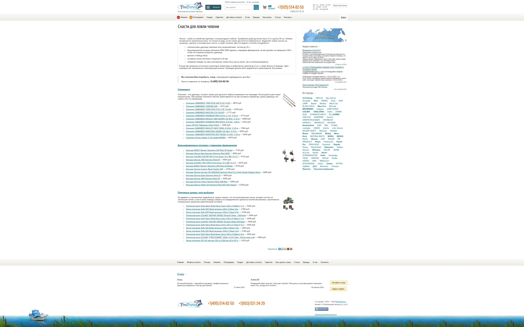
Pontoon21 (328, 142)
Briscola (332, 106)
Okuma (314, 139)
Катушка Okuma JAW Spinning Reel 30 (203, 160)
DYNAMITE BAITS (318, 114)
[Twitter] (282, 249)
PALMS (331, 139)
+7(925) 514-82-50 (291, 7)
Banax (313, 103)
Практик (306, 169)
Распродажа (198, 17)
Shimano (316, 150)
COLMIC (306, 112)
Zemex (329, 163)
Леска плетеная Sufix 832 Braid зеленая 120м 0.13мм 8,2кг (212, 212)
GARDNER (318, 117)
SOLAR (327, 150)
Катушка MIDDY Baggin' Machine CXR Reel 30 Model (209, 150)
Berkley (323, 103)
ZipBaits (306, 166)
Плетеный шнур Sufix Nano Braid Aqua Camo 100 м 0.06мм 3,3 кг (215, 218)
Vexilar (334, 158)
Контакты (288, 17)
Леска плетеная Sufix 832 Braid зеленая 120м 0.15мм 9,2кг (212, 231)
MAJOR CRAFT (309, 131)
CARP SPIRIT (333, 109)
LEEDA (317, 128)
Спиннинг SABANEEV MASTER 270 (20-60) (205, 112)
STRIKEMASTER (310, 155)
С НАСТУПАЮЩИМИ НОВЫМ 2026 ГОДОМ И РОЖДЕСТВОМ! (323, 68)
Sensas (306, 150)
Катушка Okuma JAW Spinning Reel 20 (203, 178)
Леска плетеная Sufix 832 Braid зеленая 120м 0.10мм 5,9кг (212, 228)
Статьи (278, 17)
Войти (343, 17)
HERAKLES (319, 122)
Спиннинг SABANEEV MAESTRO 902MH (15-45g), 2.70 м (211, 131)
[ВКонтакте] (279, 249)
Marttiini (333, 131)
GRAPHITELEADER (311, 120)
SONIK (336, 150)
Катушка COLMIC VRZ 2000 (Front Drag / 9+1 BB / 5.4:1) (211, 163)
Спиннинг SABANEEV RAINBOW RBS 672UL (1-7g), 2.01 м (212, 116)
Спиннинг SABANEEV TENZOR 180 (201, 106)
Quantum (326, 144)
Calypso (320, 109)
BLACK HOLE (308, 106)
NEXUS (340, 136)
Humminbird (308, 125)
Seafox (340, 147)
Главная (180, 262)
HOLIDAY (331, 122)
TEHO (305, 158)
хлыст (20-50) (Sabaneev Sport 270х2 (202, 125)
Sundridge (333, 155)
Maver (305, 133)
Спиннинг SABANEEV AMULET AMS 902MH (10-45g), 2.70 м (212, 119)
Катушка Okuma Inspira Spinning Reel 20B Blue (206, 182)
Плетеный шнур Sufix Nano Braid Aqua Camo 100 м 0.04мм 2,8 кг (215, 234)
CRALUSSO (318, 112)
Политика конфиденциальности (326, 314)
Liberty (326, 128)
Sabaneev (329, 147)
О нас (247, 17)
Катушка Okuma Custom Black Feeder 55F (204, 169)
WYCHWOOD (308, 163)
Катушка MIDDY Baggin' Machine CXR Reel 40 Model (209, 166)
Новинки (184, 17)
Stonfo (315, 152)
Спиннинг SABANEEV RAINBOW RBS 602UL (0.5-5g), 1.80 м (212, 122)
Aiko (316, 101)
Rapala (337, 144)
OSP (323, 139)
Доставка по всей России (324, 35)
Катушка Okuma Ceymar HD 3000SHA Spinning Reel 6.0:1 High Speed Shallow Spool (223, 172)
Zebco (320, 163)
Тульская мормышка (324, 169)
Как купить (267, 17)
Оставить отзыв (338, 283)
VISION (306, 161)
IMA (326, 125)
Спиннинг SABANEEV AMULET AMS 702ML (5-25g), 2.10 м (212, 128)
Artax (333, 101)
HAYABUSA (328, 120)
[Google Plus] (291, 249)
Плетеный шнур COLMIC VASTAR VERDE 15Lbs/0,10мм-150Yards (215, 222)
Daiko (329, 112)
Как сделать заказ (283, 262)
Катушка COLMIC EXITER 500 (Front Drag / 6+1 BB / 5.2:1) (212, 156)
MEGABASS (316, 133)
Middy (328, 133)
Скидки (209, 17)
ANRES (324, 101)
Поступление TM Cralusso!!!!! (316, 85)
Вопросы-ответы (194, 262)
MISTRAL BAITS (317, 136)
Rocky (305, 147)
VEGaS (325, 158)
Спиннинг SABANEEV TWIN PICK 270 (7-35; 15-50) (208, 109)
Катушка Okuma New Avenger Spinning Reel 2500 (208, 153)
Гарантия (219, 17)
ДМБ (315, 166)
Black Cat (333, 103)
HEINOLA (307, 122)
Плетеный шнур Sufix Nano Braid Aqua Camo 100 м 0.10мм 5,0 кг (215, 225)
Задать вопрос (338, 289)
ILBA (319, 125)
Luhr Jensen (337, 128)
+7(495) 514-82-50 (221, 303)
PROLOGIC (314, 144)
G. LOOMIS (334, 114)
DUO (305, 114)
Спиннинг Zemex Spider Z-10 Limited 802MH (206, 137)
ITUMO (334, 125)
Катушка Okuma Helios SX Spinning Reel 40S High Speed (211, 185)
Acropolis (306, 101)
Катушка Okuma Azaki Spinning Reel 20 (203, 175)
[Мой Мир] (288, 249)
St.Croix (306, 152)
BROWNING (308, 109)
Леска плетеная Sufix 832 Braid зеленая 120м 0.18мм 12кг (212, 209)
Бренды (256, 17)
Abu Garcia (331, 98)
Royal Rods (316, 147)
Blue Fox (322, 106)
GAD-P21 (307, 117)
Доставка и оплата (234, 17)
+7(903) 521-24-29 (252, 303)
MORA (331, 136)
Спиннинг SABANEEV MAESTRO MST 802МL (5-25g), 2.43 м (213, 134)
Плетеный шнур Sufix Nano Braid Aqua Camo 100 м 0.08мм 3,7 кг (215, 206)
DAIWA (339, 112)
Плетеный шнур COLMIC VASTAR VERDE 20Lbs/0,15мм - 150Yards (216, 215)
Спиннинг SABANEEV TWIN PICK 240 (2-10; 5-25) (208, 103)
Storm (324, 152)
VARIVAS (315, 158)
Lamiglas (306, 128)
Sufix (323, 155)
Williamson (324, 161)
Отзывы (207, 262)
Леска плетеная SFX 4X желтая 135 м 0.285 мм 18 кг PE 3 (212, 240)
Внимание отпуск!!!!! (312, 50)
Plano (318, 142)
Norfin (305, 139)
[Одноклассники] (285, 249)
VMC (314, 161)
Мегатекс (324, 166)
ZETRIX (339, 163)
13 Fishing (307, 98)
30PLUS (319, 98)
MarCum (323, 131)
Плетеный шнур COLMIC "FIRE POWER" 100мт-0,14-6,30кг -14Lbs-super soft (220, 237)
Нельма (335, 166)
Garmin (330, 117)
